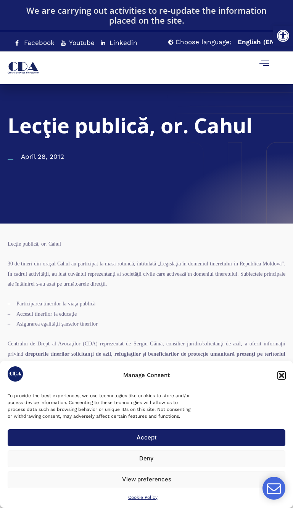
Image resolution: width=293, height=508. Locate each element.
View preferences (146, 479)
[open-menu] (264, 64)
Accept (147, 437)
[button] (283, 36)
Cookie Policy (143, 497)
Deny (146, 458)
